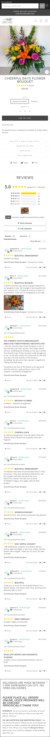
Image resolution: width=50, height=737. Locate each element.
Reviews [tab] (8, 236)
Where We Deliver (25, 146)
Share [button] (9, 267)
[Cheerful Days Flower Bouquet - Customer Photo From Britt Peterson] (25, 211)
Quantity (25, 107)
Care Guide (25, 151)
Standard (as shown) (20, 101)
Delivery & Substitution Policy (25, 141)
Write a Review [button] (26, 223)
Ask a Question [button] (26, 229)
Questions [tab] (23, 236)
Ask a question (25, 155)
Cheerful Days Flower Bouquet (15, 262)
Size (25, 97)
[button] (40, 267)
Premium (34, 101)
